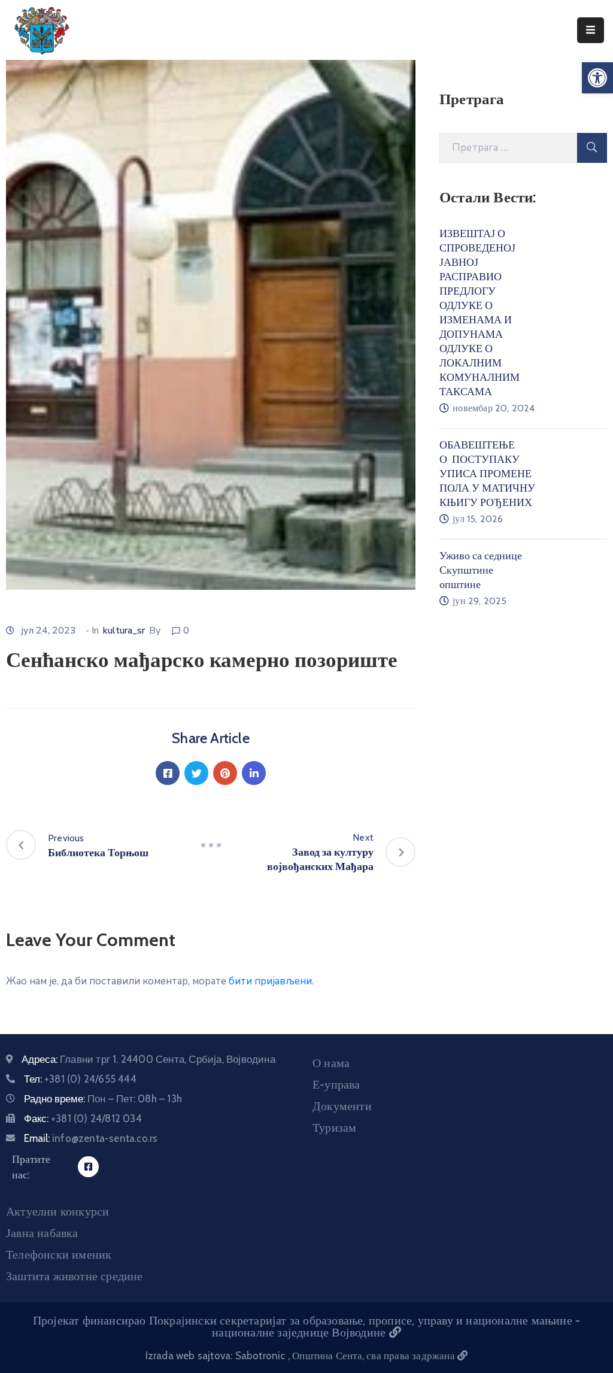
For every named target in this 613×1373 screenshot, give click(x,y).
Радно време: (103, 1099)
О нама (331, 1063)
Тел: (80, 1079)
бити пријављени (270, 981)
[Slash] (211, 845)
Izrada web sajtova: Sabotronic (216, 1356)
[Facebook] (168, 773)
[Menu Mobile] (590, 30)
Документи (342, 1106)
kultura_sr (124, 630)
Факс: (83, 1119)
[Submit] (592, 148)
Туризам (334, 1127)
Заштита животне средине (74, 1276)
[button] (597, 77)
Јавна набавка (42, 1233)
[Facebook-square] (88, 1166)
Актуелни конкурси (57, 1211)
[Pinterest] (225, 773)
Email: (90, 1138)
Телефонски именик (58, 1254)
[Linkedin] (254, 773)
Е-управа (336, 1084)
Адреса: (148, 1059)
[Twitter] (196, 773)
